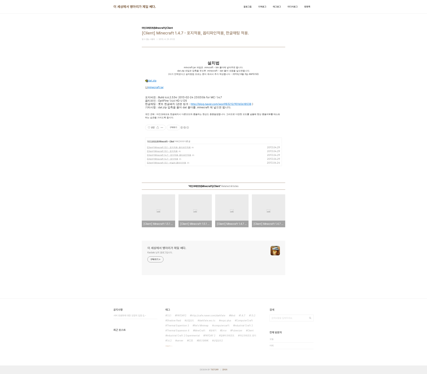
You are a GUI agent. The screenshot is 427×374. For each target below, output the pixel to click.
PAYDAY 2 (210, 335)
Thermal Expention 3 (178, 325)
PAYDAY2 (181, 315)
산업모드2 (218, 340)
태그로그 (277, 6)
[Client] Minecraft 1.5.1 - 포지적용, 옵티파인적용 (169, 147)
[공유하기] (158, 127)
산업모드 (190, 320)
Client (171, 141)
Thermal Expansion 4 (178, 330)
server (180, 340)
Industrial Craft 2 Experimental (183, 335)
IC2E (190, 340)
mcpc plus (225, 320)
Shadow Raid (174, 320)
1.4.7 (242, 315)
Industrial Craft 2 (244, 325)
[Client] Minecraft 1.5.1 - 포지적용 (162, 151)
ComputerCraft (244, 320)
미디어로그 (293, 6)
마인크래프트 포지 (247, 335)
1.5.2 (252, 315)
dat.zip (152, 80)
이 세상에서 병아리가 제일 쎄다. (134, 7)
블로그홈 (248, 6)
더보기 (167, 346)
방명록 (307, 6)
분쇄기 (213, 330)
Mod (232, 315)
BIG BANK (203, 340)
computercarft (222, 325)
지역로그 (262, 6)
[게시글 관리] (162, 127)
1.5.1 (169, 315)
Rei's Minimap (201, 325)
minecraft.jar (156, 87)
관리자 (224, 369)
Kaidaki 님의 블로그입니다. (160, 252)
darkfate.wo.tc (207, 320)
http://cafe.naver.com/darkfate (208, 315)
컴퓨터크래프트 (227, 335)
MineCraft (199, 330)
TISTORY (214, 369)
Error (224, 330)
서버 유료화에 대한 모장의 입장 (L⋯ (129, 315)
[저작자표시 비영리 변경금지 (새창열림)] (184, 127)
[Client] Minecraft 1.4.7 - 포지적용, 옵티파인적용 (169, 155)
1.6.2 (169, 340)
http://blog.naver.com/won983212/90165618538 (221, 104)
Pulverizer (237, 330)
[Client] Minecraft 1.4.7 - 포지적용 (162, 159)
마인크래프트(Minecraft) (157, 141)
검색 (310, 318)
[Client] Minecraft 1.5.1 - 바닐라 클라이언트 (166, 162)
